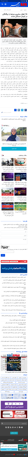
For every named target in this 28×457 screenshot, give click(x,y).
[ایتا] (6, 427)
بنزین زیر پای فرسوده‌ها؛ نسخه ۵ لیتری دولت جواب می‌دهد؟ (14, 310)
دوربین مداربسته (21, 382)
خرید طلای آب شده (5, 377)
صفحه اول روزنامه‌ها (21, 352)
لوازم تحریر (14, 377)
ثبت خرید (14, 149)
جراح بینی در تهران (22, 377)
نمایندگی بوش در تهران (6, 387)
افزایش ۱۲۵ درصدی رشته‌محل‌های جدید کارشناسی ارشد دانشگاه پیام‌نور (15, 292)
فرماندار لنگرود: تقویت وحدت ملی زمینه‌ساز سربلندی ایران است (14, 337)
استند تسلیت (11, 380)
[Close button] (27, 443)
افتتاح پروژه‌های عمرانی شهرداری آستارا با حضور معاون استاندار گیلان (13, 342)
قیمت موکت (23, 380)
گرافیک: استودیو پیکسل (9, 454)
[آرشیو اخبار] (8, 427)
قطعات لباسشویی (5, 384)
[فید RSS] (11, 427)
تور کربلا (18, 380)
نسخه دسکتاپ (14, 433)
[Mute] (5, 140)
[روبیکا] (13, 427)
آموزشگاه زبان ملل (22, 389)
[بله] (20, 427)
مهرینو (3, 389)
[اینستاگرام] (17, 427)
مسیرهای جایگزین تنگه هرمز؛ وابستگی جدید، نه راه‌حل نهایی (14, 330)
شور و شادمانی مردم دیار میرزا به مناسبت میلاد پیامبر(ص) (14, 345)
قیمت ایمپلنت (13, 384)
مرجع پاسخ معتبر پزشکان (8, 382)
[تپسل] (2, 125)
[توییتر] (15, 427)
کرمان (21, 10)
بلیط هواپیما (14, 387)
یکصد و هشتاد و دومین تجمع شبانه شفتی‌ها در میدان (15, 348)
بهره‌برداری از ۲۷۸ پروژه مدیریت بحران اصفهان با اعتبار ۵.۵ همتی (14, 287)
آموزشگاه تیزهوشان (23, 387)
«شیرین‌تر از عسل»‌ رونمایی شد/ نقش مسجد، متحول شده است (14, 306)
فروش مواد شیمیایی (22, 384)
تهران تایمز (21, 391)
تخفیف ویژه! (9, 449)
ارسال (3, 255)
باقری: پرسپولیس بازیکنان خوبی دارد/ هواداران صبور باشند (14, 327)
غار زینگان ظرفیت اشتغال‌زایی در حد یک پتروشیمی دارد (15, 303)
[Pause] (3, 140)
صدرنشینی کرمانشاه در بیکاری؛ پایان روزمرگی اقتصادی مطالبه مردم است (14, 316)
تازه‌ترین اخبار (23, 275)
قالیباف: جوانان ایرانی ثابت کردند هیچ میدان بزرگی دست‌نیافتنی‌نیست (16, 323)
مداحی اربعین (4, 380)
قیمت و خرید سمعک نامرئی (11, 389)
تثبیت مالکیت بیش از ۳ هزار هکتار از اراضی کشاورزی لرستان (14, 277)
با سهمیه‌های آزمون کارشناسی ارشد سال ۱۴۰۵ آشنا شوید (14, 300)
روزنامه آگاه (7, 391)
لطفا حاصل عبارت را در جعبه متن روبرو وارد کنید (17, 249)
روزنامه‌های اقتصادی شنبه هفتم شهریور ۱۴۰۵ (16, 372)
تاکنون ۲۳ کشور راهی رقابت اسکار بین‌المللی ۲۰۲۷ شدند (14, 280)
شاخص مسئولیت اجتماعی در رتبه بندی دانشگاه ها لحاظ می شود (14, 283)
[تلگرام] (22, 427)
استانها (25, 10)
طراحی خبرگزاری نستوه (20, 454)
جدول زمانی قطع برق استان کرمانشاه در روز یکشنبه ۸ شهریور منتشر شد (13, 296)
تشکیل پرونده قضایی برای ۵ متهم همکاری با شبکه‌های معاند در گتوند (13, 119)
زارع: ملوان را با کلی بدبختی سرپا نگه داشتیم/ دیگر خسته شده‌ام (14, 333)
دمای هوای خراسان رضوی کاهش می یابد (17, 320)
